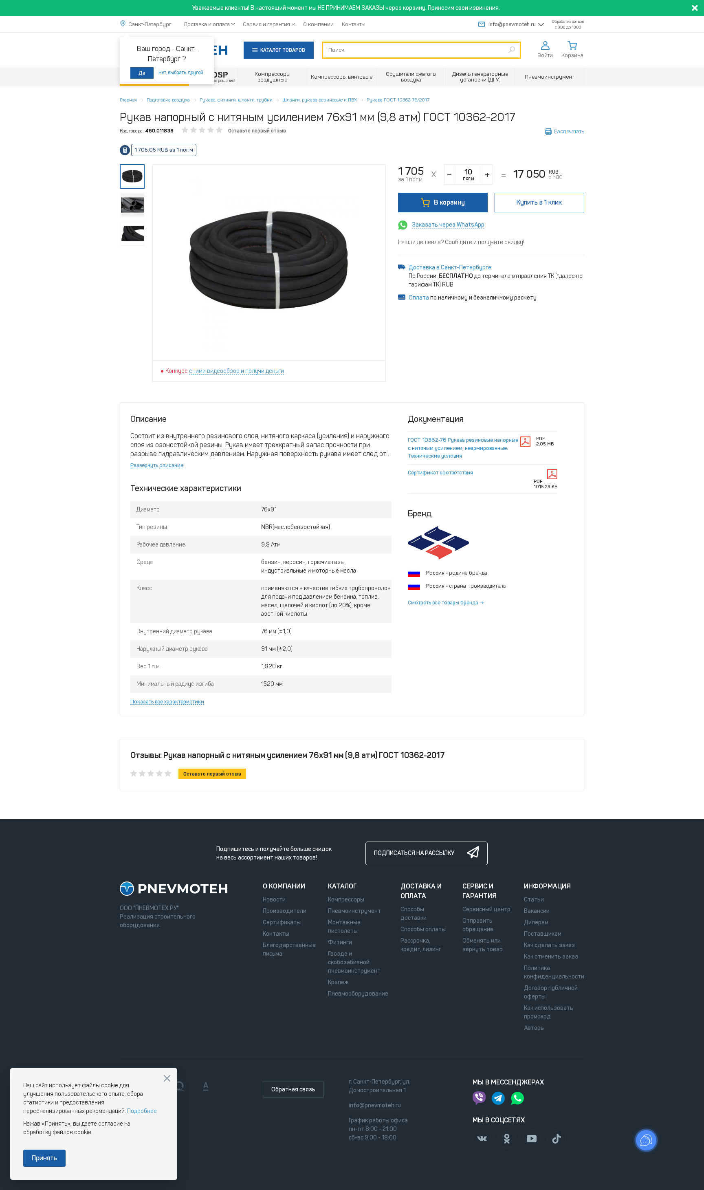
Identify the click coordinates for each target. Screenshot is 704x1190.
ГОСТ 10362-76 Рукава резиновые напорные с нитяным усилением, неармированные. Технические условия (463, 448)
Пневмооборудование (358, 993)
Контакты (353, 24)
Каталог (342, 886)
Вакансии (537, 911)
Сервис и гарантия (266, 24)
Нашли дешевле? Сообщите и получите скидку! (461, 242)
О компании (318, 24)
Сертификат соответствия (440, 472)
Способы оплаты (423, 929)
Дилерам (536, 922)
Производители (284, 911)
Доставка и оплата (207, 24)
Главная (128, 100)
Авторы (534, 1028)
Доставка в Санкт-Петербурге (450, 267)
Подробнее (142, 1111)
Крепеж (338, 982)
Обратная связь (293, 1089)
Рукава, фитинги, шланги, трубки (236, 100)
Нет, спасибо (167, 1078)
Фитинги (340, 942)
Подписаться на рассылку (414, 853)
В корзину (449, 202)
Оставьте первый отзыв (257, 131)
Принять (44, 1158)
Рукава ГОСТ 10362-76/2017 (398, 100)
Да (142, 73)
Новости (274, 899)
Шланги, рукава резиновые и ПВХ (319, 100)
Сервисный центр (486, 909)
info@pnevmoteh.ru (512, 24)
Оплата (419, 297)
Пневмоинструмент (354, 911)
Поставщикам (542, 933)
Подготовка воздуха (168, 100)
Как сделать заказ (549, 945)
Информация (547, 886)
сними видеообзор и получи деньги (236, 371)
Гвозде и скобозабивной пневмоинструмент (354, 962)
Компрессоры (346, 899)
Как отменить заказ (551, 956)
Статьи (534, 899)
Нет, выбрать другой (180, 72)
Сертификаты (282, 922)
